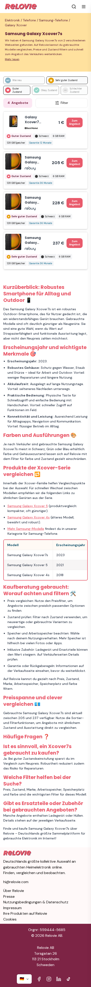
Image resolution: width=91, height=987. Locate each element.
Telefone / (31, 20)
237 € (66, 243)
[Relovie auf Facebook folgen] (39, 979)
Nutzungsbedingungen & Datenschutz (35, 902)
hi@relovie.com (15, 881)
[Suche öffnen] (74, 7)
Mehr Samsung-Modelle (25, 529)
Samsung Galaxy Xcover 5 (27, 506)
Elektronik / (14, 20)
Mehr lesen (12, 59)
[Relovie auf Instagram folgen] (48, 979)
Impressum (12, 907)
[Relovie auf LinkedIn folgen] (58, 979)
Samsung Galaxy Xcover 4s (28, 517)
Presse (9, 896)
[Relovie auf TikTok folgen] (68, 979)
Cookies (10, 919)
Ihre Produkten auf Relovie (25, 913)
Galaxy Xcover (16, 25)
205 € (66, 162)
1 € (69, 122)
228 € (66, 203)
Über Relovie (13, 890)
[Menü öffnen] (84, 7)
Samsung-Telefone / (55, 20)
